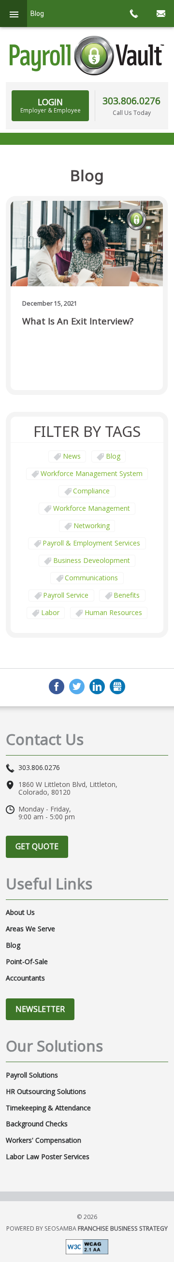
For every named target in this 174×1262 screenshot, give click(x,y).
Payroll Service (65, 595)
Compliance (91, 490)
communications (91, 577)
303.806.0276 (131, 100)
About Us (20, 912)
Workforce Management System (92, 473)
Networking (91, 525)
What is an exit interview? (77, 321)
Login (50, 105)
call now (133, 13)
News (72, 456)
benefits (127, 595)
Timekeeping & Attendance (48, 1108)
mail (160, 13)
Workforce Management (91, 508)
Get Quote (36, 846)
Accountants (25, 978)
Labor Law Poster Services (47, 1156)
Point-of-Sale (27, 961)
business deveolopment (91, 560)
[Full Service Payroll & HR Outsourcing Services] (87, 55)
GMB (117, 686)
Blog (113, 456)
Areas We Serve (30, 928)
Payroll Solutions (32, 1075)
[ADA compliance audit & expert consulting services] (87, 1245)
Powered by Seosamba (87, 1228)
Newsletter (40, 1009)
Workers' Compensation (43, 1140)
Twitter (77, 686)
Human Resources (113, 612)
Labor (50, 612)
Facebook (56, 686)
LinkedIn (97, 686)
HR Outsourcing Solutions (46, 1091)
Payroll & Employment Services (91, 542)
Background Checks (37, 1124)
